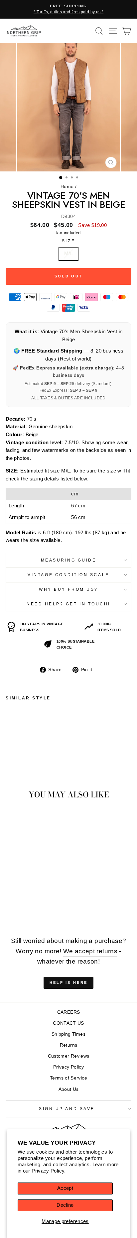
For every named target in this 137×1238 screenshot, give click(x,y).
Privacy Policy (68, 1067)
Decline (65, 1205)
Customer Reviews (68, 1056)
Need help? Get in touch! (68, 604)
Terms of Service (68, 1078)
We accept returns (90, 951)
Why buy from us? (68, 589)
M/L (68, 253)
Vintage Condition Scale (68, 574)
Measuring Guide (68, 560)
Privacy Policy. (49, 1171)
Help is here (69, 982)
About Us (69, 1089)
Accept (65, 1188)
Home (67, 186)
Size (68, 241)
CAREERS (68, 1012)
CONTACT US (68, 1023)
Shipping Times (68, 1034)
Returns (68, 1045)
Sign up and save (67, 1108)
